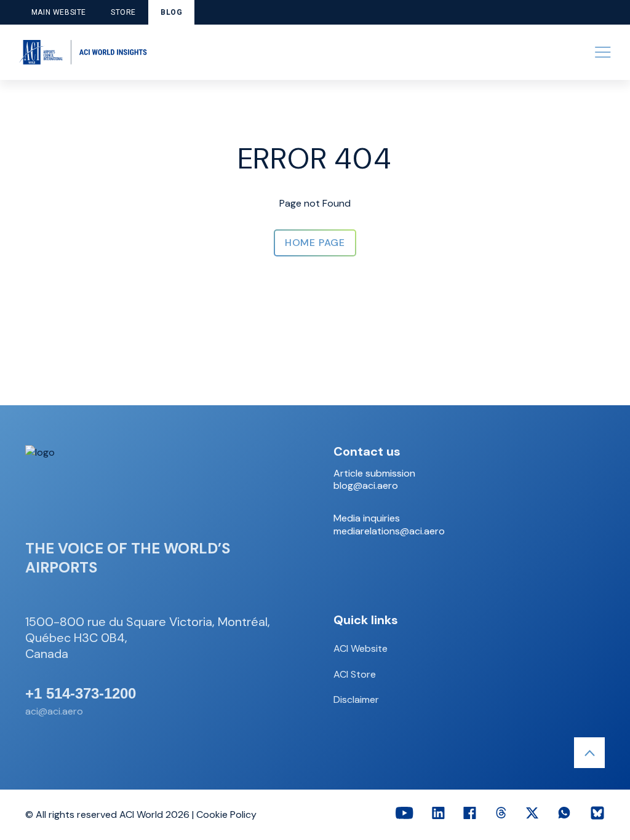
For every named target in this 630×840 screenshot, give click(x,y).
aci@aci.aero (54, 711)
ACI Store (354, 674)
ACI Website (360, 648)
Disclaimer (356, 699)
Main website (58, 12)
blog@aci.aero (365, 486)
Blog (171, 12)
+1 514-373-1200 (80, 693)
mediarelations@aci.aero (389, 531)
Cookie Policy (226, 814)
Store (123, 12)
